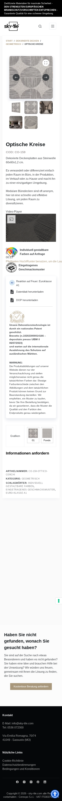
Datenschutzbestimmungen (19, 764)
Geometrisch (31, 478)
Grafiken (15, 435)
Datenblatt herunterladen (30, 291)
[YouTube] (31, 782)
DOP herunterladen (27, 300)
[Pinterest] (38, 782)
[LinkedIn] (45, 782)
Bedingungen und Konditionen (21, 768)
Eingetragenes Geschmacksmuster (30, 489)
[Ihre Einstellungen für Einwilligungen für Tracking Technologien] (58, 601)
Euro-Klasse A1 (16, 493)
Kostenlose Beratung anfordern (31, 686)
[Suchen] (40, 26)
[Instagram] (24, 782)
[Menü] (52, 26)
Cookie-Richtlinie (13, 760)
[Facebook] (17, 782)
